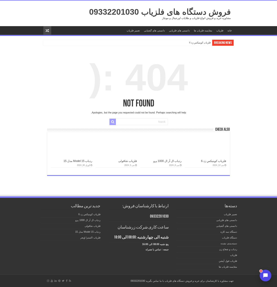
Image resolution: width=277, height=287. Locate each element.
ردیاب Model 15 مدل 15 (78, 160)
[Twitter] (63, 281)
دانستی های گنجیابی (154, 30)
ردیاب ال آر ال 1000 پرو (167, 160)
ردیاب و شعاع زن (228, 249)
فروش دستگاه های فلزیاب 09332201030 (160, 11)
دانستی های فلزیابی (179, 30)
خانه (229, 30)
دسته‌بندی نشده (229, 243)
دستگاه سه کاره (228, 231)
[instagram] (48, 281)
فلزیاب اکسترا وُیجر (90, 237)
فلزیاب (219, 30)
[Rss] (70, 281)
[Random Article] (47, 30)
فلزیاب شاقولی (127, 160)
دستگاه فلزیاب (229, 237)
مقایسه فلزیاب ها (203, 30)
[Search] (112, 122)
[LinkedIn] (55, 281)
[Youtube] (51, 281)
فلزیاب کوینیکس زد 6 (200, 42)
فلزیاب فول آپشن (228, 261)
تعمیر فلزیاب (133, 30)
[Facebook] (67, 281)
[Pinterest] (59, 281)
